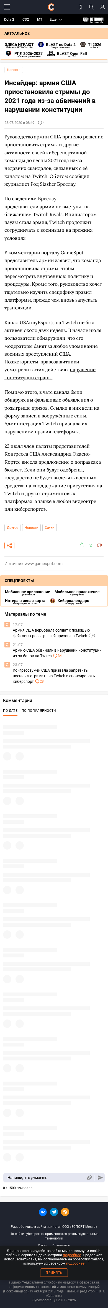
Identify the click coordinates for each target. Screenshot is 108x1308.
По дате (10, 711)
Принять (54, 1273)
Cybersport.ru (42, 1300)
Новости (31, 528)
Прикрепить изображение (89, 1177)
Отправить (100, 1177)
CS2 (25, 19)
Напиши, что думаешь (27, 1177)
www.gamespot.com (44, 563)
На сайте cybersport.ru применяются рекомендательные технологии (54, 1236)
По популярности (39, 711)
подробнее (72, 1255)
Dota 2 (9, 19)
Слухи (49, 528)
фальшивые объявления (61, 400)
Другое (12, 528)
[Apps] (80, 7)
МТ (39, 19)
